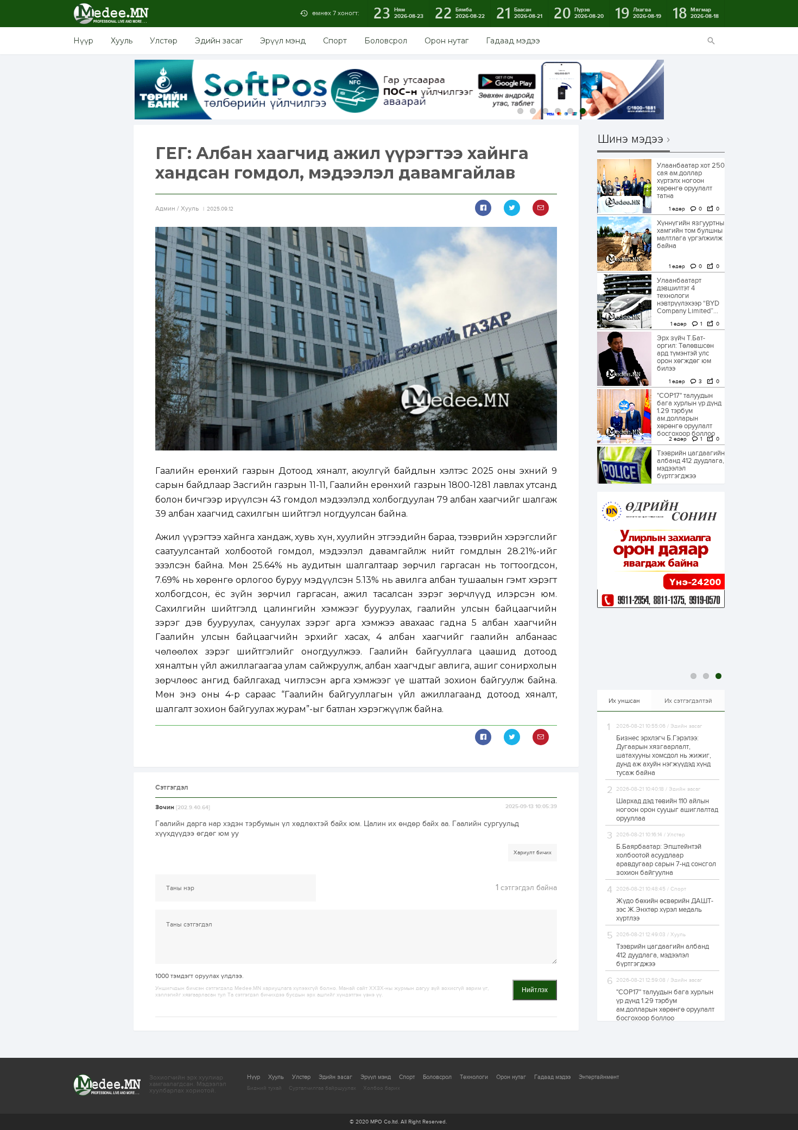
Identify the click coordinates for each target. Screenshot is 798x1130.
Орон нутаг (446, 41)
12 (658, 111)
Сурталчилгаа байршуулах (322, 1088)
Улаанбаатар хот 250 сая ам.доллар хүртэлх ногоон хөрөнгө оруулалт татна (691, 181)
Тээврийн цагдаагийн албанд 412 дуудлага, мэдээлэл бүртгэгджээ (691, 464)
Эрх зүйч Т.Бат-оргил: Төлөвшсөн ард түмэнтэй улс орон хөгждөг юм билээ (685, 353)
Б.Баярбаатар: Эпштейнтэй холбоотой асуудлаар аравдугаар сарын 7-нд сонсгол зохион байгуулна (666, 859)
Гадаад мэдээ (513, 41)
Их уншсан (624, 700)
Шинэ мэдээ (630, 139)
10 (633, 111)
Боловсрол (385, 41)
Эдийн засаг (219, 41)
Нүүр (83, 41)
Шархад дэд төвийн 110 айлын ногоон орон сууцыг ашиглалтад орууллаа (667, 810)
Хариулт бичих (533, 852)
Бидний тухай (264, 1088)
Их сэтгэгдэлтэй (688, 700)
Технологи (474, 1077)
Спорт (335, 41)
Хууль (121, 41)
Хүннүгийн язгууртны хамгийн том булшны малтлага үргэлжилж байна (690, 234)
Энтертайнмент (599, 1077)
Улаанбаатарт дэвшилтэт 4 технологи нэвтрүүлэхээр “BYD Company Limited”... (688, 296)
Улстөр (164, 41)
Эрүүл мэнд (283, 41)
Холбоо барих (381, 1088)
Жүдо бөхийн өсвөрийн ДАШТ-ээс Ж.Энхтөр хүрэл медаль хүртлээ (664, 910)
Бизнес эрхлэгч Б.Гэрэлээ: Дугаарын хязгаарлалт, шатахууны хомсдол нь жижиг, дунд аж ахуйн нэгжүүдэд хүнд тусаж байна (663, 755)
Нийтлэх (535, 990)
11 (645, 111)
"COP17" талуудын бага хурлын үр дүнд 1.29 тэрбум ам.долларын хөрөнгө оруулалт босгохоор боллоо (689, 414)
